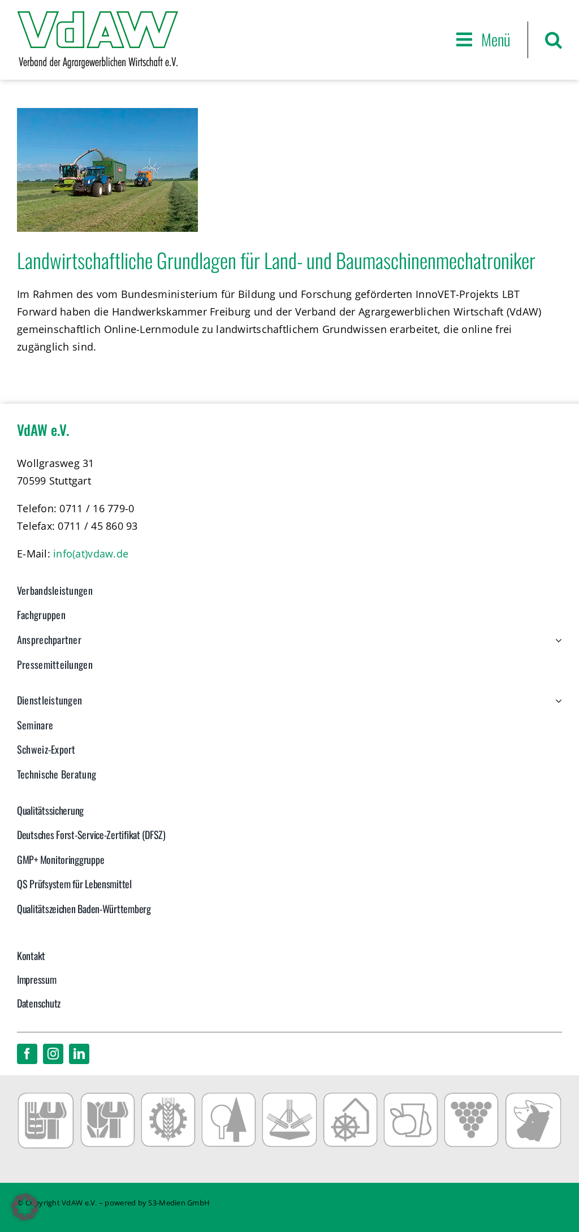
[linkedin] (79, 1054)
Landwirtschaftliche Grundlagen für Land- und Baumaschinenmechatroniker (276, 260)
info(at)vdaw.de (90, 553)
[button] (553, 39)
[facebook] (27, 1054)
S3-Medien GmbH (179, 1203)
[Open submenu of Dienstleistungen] (556, 706)
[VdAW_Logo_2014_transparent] (97, 16)
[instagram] (53, 1054)
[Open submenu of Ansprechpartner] (556, 646)
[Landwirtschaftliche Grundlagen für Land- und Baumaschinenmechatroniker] (107, 170)
